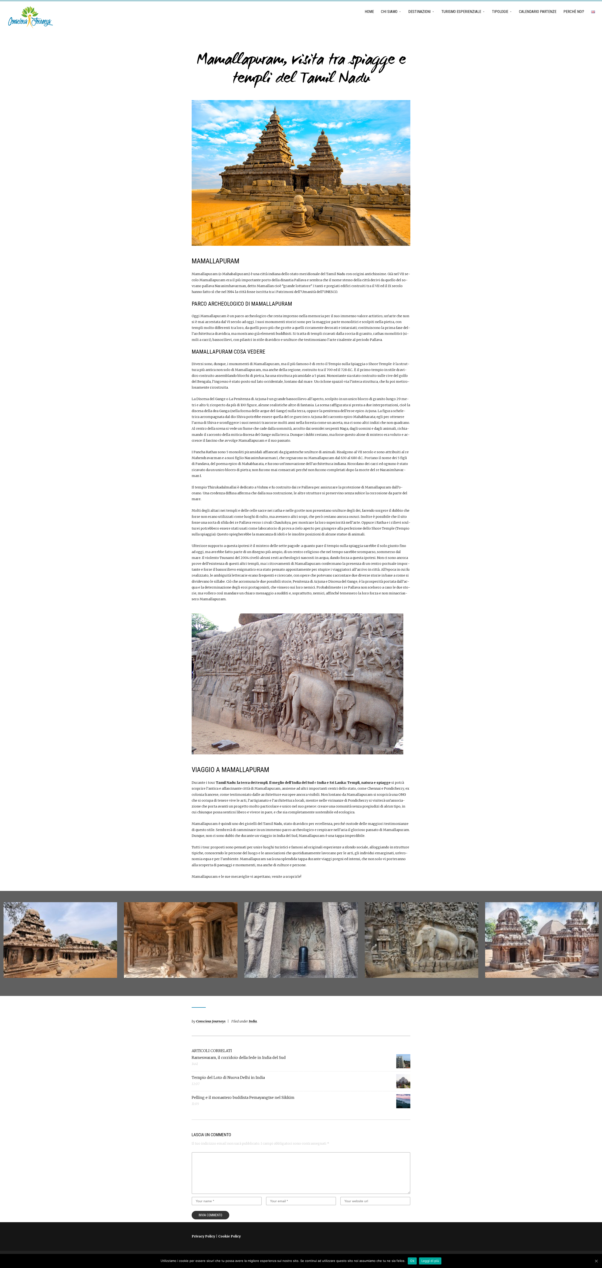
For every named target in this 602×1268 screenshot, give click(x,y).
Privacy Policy (203, 1236)
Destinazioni (419, 11)
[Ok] (596, 1261)
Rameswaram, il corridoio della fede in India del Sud (239, 1057)
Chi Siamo (389, 11)
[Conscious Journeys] (30, 17)
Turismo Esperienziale (461, 11)
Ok (412, 1261)
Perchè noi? (573, 11)
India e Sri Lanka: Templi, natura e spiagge (354, 782)
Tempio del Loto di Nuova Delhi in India (228, 1077)
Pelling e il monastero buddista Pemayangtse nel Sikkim (243, 1097)
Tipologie (500, 11)
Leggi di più (430, 1261)
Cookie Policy (229, 1236)
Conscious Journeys (211, 1021)
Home (369, 11)
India (253, 1021)
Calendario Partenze (537, 11)
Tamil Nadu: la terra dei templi (242, 782)
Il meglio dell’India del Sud (291, 782)
